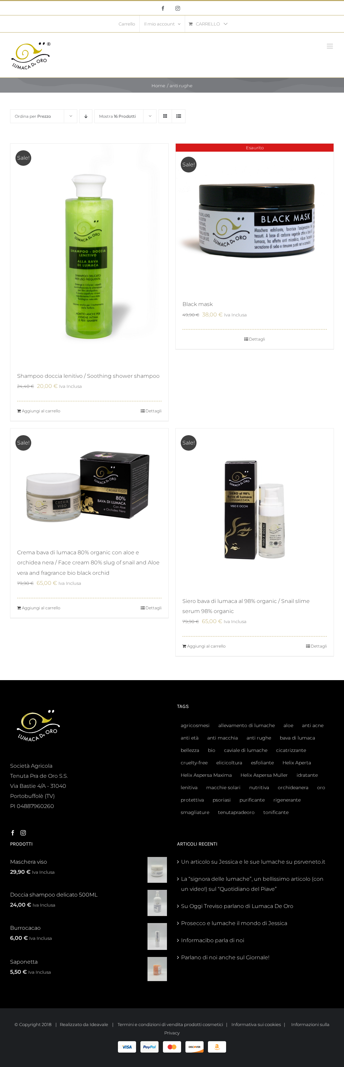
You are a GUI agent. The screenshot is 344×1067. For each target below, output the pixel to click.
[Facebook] (12, 832)
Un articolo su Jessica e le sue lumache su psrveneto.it (253, 862)
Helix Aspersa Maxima (206, 775)
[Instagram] (23, 832)
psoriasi (222, 800)
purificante (252, 800)
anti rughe (259, 738)
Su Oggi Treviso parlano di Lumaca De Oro (237, 906)
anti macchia (222, 738)
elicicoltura (229, 763)
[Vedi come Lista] (178, 116)
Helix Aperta (297, 763)
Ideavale (99, 1024)
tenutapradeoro (236, 812)
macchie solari (223, 787)
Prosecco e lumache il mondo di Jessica (234, 923)
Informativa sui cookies (256, 1024)
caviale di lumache (245, 750)
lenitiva (189, 787)
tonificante (276, 812)
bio (211, 750)
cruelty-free (194, 763)
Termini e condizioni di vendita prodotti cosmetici (170, 1024)
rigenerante (287, 800)
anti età (190, 738)
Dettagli (153, 410)
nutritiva (259, 787)
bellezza (190, 750)
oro (321, 787)
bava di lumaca (297, 738)
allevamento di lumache (246, 725)
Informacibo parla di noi (212, 940)
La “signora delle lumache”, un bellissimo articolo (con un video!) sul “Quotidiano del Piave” (252, 884)
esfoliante (262, 763)
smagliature (195, 812)
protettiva (192, 800)
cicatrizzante (291, 750)
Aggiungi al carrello (41, 410)
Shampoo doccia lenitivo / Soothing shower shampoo (88, 376)
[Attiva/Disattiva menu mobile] (330, 46)
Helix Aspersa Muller (264, 775)
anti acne (313, 725)
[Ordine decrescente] (85, 116)
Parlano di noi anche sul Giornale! (225, 957)
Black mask (197, 304)
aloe (288, 725)
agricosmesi (195, 725)
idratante (307, 775)
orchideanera (293, 787)
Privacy (172, 1032)
